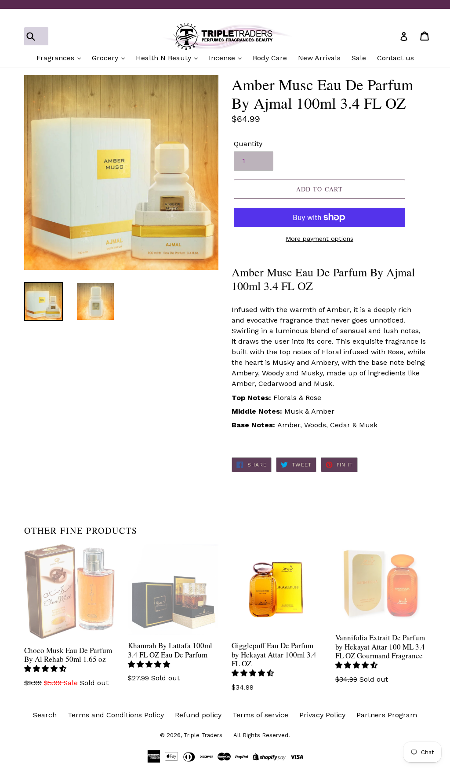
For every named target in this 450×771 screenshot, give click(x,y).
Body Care (270, 58)
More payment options (319, 238)
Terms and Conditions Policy (116, 715)
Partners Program (386, 715)
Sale (359, 58)
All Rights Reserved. (261, 735)
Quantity (248, 144)
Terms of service (260, 715)
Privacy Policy (322, 715)
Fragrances (56, 58)
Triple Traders (203, 735)
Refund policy (198, 715)
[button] (46, 669)
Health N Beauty (164, 58)
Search (45, 715)
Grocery (106, 58)
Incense (223, 58)
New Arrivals (319, 58)
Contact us (395, 58)
